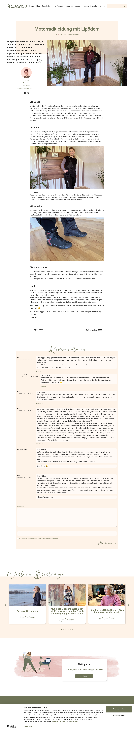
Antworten (38, 371)
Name (19, 530)
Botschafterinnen (49, 6)
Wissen (60, 6)
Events (102, 6)
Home (31, 6)
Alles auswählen (119, 709)
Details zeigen (28, 726)
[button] (99, 330)
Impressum (74, 721)
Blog (38, 6)
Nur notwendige (118, 715)
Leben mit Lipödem (73, 6)
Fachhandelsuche (90, 6)
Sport (64, 34)
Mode (61, 34)
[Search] (125, 6)
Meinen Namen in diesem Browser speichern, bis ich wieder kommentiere (38, 538)
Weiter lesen (27, 617)
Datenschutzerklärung (59, 721)
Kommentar (20, 507)
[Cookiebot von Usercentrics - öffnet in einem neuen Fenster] (12, 726)
